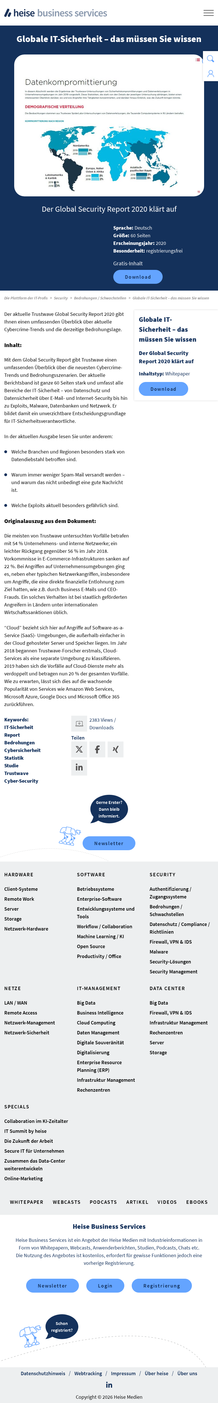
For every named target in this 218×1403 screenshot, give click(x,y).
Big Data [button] (86, 1002)
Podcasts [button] (103, 1202)
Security (61, 298)
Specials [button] (16, 1106)
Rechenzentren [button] (93, 1090)
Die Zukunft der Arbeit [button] (28, 1141)
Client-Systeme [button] (21, 889)
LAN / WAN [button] (15, 1002)
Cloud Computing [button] (96, 1022)
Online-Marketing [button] (23, 1178)
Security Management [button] (174, 971)
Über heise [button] (156, 1373)
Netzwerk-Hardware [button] (26, 928)
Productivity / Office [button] (99, 956)
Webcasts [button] (67, 1202)
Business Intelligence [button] (100, 1012)
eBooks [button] (197, 1202)
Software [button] (91, 874)
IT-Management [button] (99, 988)
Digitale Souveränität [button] (100, 1042)
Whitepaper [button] (27, 1202)
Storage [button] (13, 918)
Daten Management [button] (98, 1032)
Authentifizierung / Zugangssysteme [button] (170, 893)
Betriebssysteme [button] (95, 889)
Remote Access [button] (20, 1012)
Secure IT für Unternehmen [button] (34, 1151)
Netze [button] (12, 988)
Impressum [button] (123, 1373)
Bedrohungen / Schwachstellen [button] (167, 910)
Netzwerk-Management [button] (29, 1022)
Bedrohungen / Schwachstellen (100, 298)
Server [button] (11, 909)
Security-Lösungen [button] (170, 961)
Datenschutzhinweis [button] (43, 1373)
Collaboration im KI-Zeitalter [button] (36, 1121)
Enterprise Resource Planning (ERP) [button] (99, 1066)
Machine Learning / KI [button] (100, 936)
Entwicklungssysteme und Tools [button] (106, 913)
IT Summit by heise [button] (25, 1131)
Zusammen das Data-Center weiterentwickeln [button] (34, 1165)
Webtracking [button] (88, 1373)
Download (138, 277)
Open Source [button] (91, 946)
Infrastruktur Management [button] (106, 1080)
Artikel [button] (137, 1202)
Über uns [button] (187, 1373)
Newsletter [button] (52, 1285)
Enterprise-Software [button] (99, 899)
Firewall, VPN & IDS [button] (171, 941)
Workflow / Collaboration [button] (104, 926)
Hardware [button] (18, 874)
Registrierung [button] (161, 1285)
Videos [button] (167, 1202)
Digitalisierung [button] (93, 1052)
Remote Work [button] (19, 899)
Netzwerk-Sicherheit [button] (26, 1032)
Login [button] (105, 1285)
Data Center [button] (167, 988)
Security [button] (162, 874)
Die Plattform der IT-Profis (26, 298)
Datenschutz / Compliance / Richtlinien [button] (180, 928)
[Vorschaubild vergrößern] (109, 125)
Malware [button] (159, 951)
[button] (210, 58)
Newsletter (109, 843)
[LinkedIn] (109, 1385)
